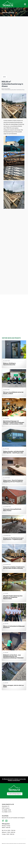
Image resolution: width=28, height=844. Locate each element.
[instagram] (6, 821)
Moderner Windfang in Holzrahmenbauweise (9, 364)
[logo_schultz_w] (7, 1)
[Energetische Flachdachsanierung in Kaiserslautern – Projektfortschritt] (14, 516)
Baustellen (14, 89)
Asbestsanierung (8, 89)
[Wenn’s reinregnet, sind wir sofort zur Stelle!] (14, 663)
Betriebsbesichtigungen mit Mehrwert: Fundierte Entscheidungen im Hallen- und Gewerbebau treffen (13, 422)
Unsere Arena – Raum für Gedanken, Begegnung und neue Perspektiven (13, 481)
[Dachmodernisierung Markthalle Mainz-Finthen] (14, 487)
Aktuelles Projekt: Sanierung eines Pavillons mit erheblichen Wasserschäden (12, 597)
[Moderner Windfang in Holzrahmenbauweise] (14, 341)
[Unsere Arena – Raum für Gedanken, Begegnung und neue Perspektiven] (14, 458)
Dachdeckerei (19, 89)
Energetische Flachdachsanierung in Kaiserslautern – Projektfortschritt (13, 538)
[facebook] (3, 821)
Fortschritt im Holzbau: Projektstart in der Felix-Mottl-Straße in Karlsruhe (13, 567)
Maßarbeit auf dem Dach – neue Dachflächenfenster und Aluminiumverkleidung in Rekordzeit (13, 656)
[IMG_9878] (14, 94)
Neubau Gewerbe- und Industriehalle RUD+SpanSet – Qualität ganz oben (13, 452)
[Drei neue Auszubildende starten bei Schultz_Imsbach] (14, 370)
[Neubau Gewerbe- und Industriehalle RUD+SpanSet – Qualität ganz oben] (14, 429)
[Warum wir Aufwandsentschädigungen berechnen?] (14, 604)
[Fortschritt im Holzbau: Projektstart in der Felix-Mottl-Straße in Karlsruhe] (14, 545)
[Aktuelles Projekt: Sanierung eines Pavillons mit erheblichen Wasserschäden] (14, 573)
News (23, 89)
